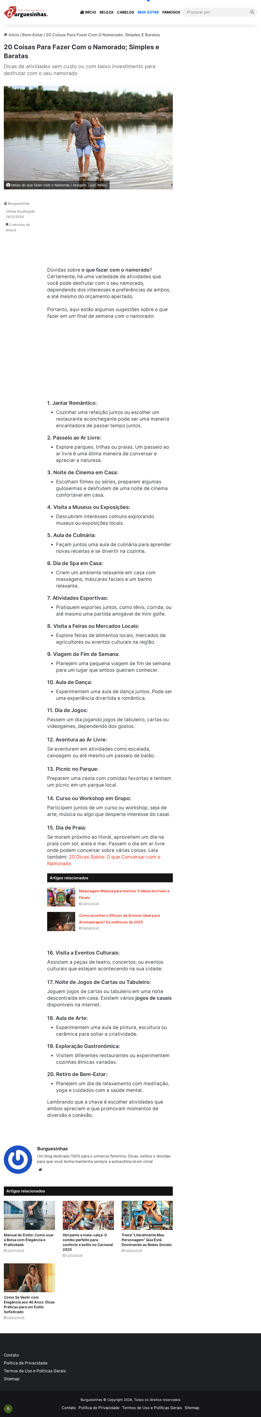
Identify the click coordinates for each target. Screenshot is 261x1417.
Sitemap (12, 1378)
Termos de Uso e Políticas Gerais (35, 1371)
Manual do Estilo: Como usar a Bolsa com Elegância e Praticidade (29, 1240)
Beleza (106, 12)
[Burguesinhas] (26, 12)
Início (90, 12)
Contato (11, 1355)
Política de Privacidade (25, 1363)
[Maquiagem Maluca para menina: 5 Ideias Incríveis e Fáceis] (61, 897)
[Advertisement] (85, 231)
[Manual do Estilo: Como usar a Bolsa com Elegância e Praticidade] (29, 1215)
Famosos (171, 12)
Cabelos (125, 12)
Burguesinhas (19, 203)
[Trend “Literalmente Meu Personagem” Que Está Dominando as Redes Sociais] (147, 1215)
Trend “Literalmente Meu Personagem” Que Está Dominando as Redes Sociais (147, 1240)
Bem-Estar (148, 12)
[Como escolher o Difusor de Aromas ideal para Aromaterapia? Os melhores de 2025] (61, 921)
